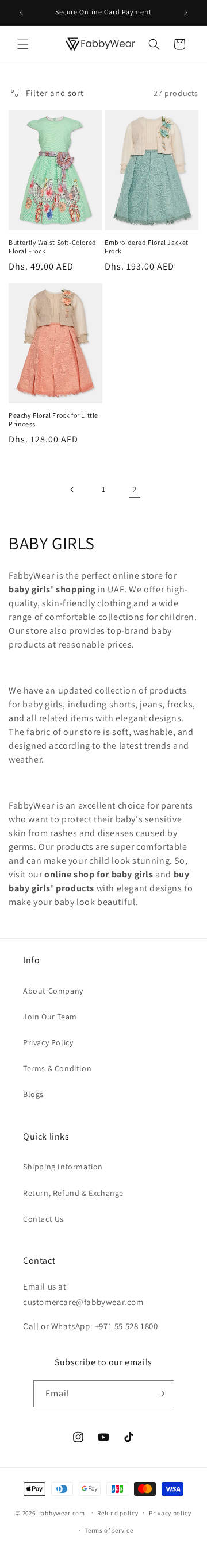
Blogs (33, 1094)
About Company (53, 991)
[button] (23, 44)
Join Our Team (50, 1016)
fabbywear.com (62, 1512)
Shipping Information (63, 1166)
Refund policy (117, 1513)
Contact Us (43, 1219)
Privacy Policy (48, 1042)
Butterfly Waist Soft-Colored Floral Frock (53, 247)
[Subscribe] (161, 1393)
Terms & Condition (57, 1068)
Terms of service (109, 1530)
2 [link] (134, 489)
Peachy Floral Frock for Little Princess (53, 420)
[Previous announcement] (21, 12)
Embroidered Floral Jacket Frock (147, 247)
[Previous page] (72, 489)
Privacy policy (170, 1513)
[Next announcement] (185, 12)
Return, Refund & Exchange (73, 1193)
